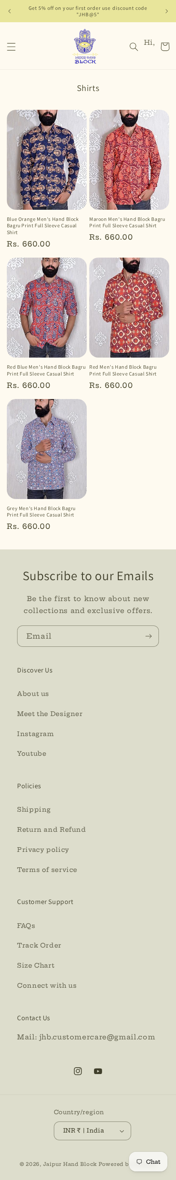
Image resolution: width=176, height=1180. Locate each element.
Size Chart (35, 965)
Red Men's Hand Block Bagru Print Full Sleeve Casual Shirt (123, 370)
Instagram (35, 734)
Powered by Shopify (127, 1164)
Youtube (31, 753)
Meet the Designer (50, 714)
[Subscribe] (148, 635)
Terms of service (47, 870)
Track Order (39, 945)
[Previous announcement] (9, 11)
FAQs (26, 926)
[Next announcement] (166, 11)
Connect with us (46, 985)
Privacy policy (43, 849)
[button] (11, 46)
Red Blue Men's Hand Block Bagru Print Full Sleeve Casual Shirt (46, 370)
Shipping (34, 809)
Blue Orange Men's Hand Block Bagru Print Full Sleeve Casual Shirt (43, 225)
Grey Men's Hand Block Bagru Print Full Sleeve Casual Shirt (41, 511)
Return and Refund (51, 829)
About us (33, 694)
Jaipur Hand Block (71, 1164)
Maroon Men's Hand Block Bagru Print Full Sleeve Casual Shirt (127, 222)
